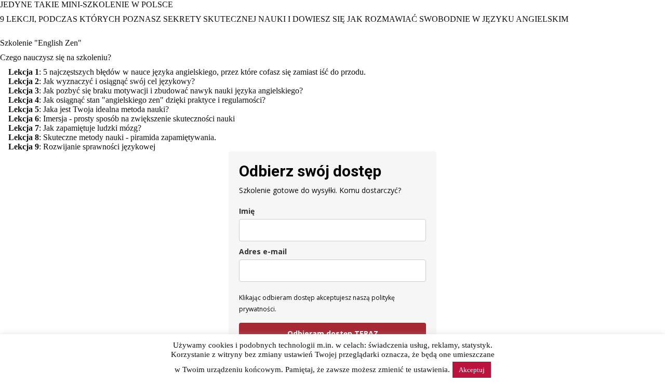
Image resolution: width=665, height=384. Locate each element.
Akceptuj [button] (472, 370)
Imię (247, 211)
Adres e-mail (263, 251)
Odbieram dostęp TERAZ (332, 333)
